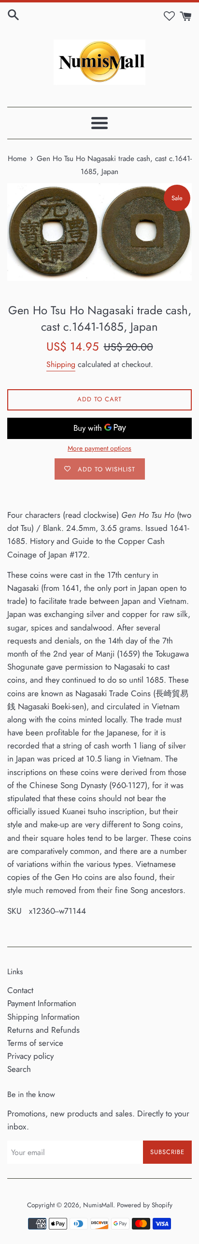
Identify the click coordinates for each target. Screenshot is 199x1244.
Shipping (60, 364)
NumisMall (98, 1205)
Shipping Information (43, 1017)
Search (19, 1069)
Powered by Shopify (144, 1205)
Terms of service (35, 1043)
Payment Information (41, 1003)
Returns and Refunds (43, 1030)
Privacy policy (30, 1056)
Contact (20, 990)
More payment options (99, 448)
